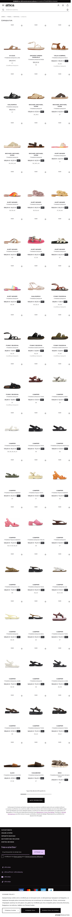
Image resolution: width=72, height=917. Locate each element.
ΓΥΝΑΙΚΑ (9, 16)
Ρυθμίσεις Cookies (10, 910)
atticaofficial (8, 872)
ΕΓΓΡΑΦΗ (37, 852)
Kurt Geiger (51, 812)
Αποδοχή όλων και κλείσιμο (50, 910)
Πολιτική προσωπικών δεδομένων (34, 856)
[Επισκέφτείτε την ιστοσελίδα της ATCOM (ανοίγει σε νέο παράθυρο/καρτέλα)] (62, 915)
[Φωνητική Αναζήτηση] (67, 10)
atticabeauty (18, 872)
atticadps (7, 867)
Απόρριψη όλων (30, 910)
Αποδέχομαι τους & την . (24, 856)
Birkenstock (40, 812)
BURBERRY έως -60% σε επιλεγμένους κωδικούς (25, 1)
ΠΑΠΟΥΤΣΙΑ (16, 16)
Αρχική (3, 16)
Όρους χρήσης (18, 856)
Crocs (46, 812)
